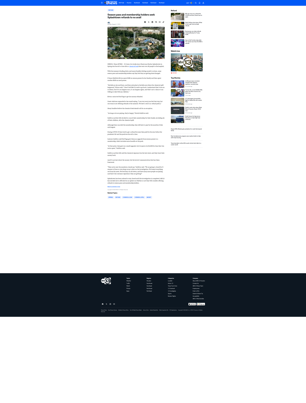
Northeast (161, 3)
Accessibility (196, 296)
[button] (102, 2)
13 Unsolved (171, 288)
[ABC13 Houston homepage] (110, 3)
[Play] (187, 62)
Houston (129, 3)
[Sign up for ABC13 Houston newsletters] (114, 304)
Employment (196, 288)
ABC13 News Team (198, 286)
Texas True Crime (172, 286)
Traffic (128, 283)
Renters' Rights (172, 296)
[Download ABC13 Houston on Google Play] (201, 304)
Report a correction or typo (113, 186)
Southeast (145, 3)
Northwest (153, 3)
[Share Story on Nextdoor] (156, 22)
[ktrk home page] (106, 281)
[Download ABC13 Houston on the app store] (192, 304)
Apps (127, 291)
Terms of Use (146, 310)
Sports (169, 293)
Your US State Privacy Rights (136, 310)
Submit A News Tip (198, 293)
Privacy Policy (104, 310)
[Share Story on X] (148, 22)
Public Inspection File (163, 310)
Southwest (137, 3)
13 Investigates (172, 291)
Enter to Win (196, 291)
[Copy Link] (163, 22)
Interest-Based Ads (154, 310)
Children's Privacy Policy (123, 310)
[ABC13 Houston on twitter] (106, 304)
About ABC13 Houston (199, 280)
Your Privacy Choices (112, 310)
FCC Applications (173, 310)
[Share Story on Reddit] (152, 22)
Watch (128, 286)
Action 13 (170, 283)
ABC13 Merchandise (198, 298)
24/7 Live (121, 3)
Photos (128, 288)
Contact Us (196, 283)
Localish (170, 280)
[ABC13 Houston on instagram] (110, 304)
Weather (128, 280)
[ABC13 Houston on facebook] (102, 304)
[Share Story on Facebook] (145, 22)
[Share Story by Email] (159, 22)
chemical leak (133, 66)
